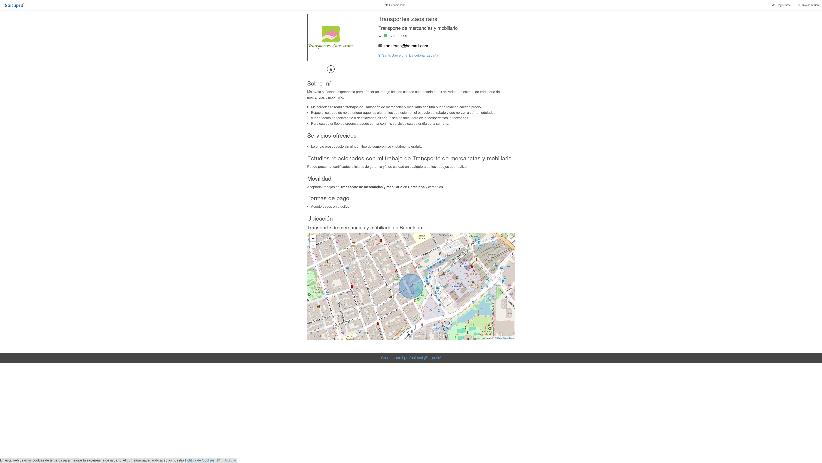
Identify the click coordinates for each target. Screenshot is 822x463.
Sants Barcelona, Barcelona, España (410, 55)
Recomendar (397, 5)
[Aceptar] (230, 460)
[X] (219, 460)
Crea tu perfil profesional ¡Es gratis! (411, 357)
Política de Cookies (199, 460)
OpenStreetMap (505, 338)
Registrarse (784, 5)
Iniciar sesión (810, 5)
